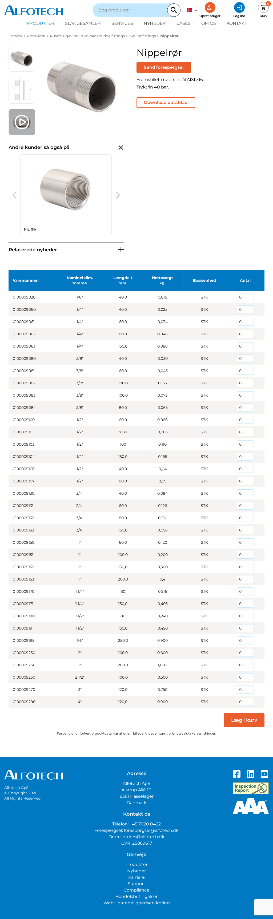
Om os (208, 23)
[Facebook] (236, 774)
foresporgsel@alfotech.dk (151, 830)
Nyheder (155, 23)
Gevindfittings (142, 36)
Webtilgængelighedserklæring (136, 902)
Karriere (136, 877)
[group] (66, 195)
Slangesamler (83, 23)
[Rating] (251, 806)
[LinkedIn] (250, 774)
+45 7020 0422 (145, 824)
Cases (183, 23)
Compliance (136, 890)
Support (136, 883)
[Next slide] (118, 195)
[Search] (173, 10)
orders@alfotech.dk (143, 836)
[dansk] (192, 10)
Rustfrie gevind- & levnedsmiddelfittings (87, 36)
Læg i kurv (244, 720)
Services (122, 23)
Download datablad (166, 102)
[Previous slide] (14, 195)
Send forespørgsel (164, 67)
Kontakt (236, 23)
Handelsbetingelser (136, 896)
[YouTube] (264, 774)
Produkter (40, 23)
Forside (15, 36)
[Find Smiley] (251, 788)
